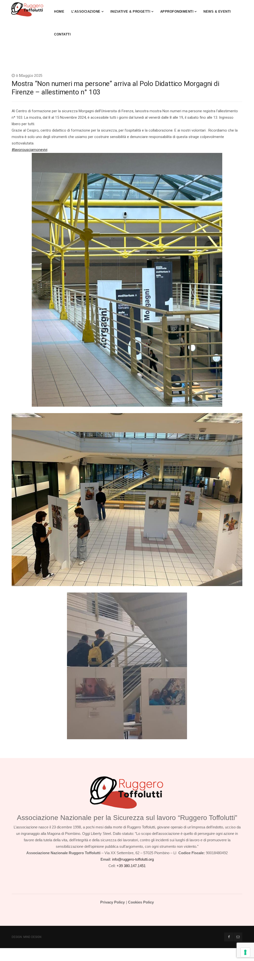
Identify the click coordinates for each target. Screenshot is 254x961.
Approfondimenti (177, 11)
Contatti (62, 34)
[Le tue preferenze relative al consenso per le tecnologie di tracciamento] (245, 952)
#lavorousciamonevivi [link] (29, 149)
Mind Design (32, 937)
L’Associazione (85, 11)
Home (59, 11)
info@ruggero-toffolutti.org (133, 859)
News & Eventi (217, 11)
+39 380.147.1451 (131, 866)
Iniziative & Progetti (130, 11)
